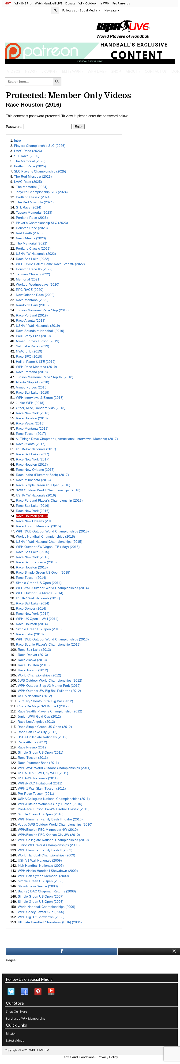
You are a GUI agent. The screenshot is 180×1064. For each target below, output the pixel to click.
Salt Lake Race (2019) (32, 346)
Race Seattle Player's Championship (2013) (48, 644)
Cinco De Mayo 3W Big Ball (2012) (43, 706)
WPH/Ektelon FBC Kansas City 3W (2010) (49, 835)
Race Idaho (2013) (30, 634)
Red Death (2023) (29, 233)
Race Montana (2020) (32, 300)
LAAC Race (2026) (28, 151)
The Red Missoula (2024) (35, 202)
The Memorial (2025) (29, 161)
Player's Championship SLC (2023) (42, 223)
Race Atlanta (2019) (30, 320)
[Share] (62, 951)
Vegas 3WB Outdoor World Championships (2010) (55, 824)
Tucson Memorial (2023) (34, 212)
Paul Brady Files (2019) (33, 336)
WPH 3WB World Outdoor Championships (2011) (54, 768)
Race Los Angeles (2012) (36, 721)
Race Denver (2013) (33, 655)
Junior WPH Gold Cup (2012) (39, 716)
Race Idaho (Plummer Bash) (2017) (42, 475)
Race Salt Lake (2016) (32, 505)
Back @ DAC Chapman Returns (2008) (47, 891)
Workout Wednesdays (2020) (37, 284)
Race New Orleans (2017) (35, 469)
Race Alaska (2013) (32, 660)
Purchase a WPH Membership (25, 1018)
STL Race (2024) (28, 207)
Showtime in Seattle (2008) (38, 886)
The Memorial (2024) (31, 187)
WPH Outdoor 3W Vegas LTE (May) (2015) (48, 547)
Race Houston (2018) (32, 418)
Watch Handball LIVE (48, 3)
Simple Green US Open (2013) (39, 629)
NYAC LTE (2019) (29, 351)
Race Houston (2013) (34, 665)
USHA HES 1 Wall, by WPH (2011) (43, 773)
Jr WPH (104, 3)
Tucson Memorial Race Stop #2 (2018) (44, 377)
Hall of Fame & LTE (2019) (36, 361)
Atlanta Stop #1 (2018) (32, 382)
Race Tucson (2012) (33, 670)
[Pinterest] (38, 992)
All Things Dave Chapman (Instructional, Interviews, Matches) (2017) (67, 439)
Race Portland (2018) (32, 372)
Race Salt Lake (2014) (32, 603)
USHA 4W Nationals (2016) (36, 495)
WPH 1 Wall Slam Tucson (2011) (42, 788)
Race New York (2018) (32, 413)
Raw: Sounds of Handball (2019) (40, 331)
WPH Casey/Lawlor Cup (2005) (41, 912)
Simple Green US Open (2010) (41, 814)
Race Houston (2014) (32, 624)
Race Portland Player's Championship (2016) (49, 500)
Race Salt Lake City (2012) (37, 732)
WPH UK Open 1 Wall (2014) (37, 619)
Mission (11, 1033)
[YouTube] (51, 992)
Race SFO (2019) (29, 356)
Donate (70, 3)
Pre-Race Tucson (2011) (36, 793)
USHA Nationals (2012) (35, 696)
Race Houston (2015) (32, 567)
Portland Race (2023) (32, 217)
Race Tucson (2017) (31, 433)
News (31, 71)
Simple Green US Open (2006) (41, 901)
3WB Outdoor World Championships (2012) (50, 680)
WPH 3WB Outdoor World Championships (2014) (52, 588)
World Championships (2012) (39, 675)
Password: (14, 127)
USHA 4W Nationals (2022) (36, 253)
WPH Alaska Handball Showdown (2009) (48, 871)
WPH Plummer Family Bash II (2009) (45, 850)
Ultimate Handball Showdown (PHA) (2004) (50, 922)
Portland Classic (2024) (33, 197)
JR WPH (49, 71)
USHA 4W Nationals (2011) (38, 778)
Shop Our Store (16, 1011)
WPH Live (97, 71)
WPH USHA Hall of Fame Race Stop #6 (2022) (50, 264)
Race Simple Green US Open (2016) (43, 485)
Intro (17, 140)
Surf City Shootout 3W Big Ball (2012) (45, 701)
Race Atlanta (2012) (32, 742)
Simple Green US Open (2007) (41, 896)
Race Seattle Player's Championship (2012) (50, 711)
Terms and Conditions (78, 1057)
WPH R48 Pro (23, 3)
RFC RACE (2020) (29, 289)
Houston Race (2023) (32, 228)
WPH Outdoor (88, 3)
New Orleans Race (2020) (35, 295)
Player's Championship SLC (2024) (42, 192)
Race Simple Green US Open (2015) (43, 572)
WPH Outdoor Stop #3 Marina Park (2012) (49, 685)
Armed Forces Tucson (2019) (37, 341)
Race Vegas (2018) (30, 423)
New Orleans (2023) (31, 238)
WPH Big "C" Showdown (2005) (41, 917)
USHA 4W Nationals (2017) (36, 449)
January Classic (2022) (33, 274)
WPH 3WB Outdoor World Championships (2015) (52, 531)
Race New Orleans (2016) (35, 521)
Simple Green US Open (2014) (39, 583)
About (133, 71)
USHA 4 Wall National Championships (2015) (49, 541)
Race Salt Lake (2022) (32, 259)
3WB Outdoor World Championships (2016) (48, 490)
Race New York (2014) (32, 613)
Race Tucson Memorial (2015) (38, 526)
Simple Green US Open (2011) (40, 752)
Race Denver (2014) (31, 608)
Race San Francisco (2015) (36, 562)
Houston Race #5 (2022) (34, 269)
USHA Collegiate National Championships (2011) (54, 799)
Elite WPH (72, 71)
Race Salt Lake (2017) (32, 454)
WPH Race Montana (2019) (36, 367)
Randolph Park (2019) (32, 305)
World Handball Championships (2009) (46, 855)
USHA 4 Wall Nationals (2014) (38, 598)
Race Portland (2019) (32, 315)
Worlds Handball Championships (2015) (45, 536)
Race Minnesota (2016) (33, 480)
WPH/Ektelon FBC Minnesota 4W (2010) (48, 829)
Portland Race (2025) (30, 166)
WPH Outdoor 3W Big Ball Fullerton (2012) (49, 691)
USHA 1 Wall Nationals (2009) (40, 860)
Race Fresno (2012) (33, 747)
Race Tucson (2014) (31, 577)
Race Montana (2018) (32, 428)
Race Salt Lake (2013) (34, 649)
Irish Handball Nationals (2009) (41, 865)
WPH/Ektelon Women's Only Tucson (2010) (50, 804)
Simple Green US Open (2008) (41, 881)
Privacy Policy (108, 1057)
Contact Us (156, 71)
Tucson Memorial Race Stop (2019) (42, 310)
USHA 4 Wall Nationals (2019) (38, 325)
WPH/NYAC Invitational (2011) (40, 783)
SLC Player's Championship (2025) (40, 171)
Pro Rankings (121, 3)
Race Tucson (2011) (33, 757)
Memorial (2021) (28, 279)
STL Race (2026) (26, 156)
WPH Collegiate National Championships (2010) (53, 840)
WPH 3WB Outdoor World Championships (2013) (52, 639)
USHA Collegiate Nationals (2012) (43, 737)
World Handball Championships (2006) (46, 907)
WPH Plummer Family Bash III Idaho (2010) (50, 819)
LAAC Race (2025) (28, 181)
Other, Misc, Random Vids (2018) (40, 408)
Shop (116, 71)
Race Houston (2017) (32, 464)
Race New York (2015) (32, 557)
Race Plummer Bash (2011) (38, 763)
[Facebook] (24, 992)
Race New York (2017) (32, 459)
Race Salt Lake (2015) (32, 552)
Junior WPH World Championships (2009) (49, 845)
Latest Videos (15, 1040)
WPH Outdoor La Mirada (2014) (39, 593)
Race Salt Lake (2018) (32, 392)
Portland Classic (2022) (33, 248)
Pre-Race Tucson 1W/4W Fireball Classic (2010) (54, 809)
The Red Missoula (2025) (33, 176)
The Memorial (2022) (31, 243)
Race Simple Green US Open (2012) (45, 727)
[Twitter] (11, 992)
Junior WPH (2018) (30, 403)
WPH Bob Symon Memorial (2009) (43, 876)
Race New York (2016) (32, 511)
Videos (13, 71)
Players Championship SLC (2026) (39, 145)
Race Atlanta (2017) (30, 444)
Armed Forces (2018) (32, 387)
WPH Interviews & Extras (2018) (40, 397)
